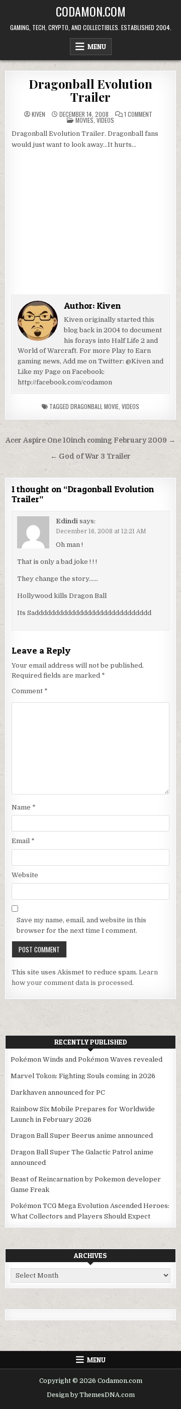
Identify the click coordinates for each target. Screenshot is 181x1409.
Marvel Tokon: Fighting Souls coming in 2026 (83, 1076)
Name (24, 807)
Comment (30, 691)
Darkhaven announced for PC (58, 1092)
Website (25, 875)
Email (23, 841)
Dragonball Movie (94, 406)
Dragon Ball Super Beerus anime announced (82, 1135)
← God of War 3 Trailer (90, 456)
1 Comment (138, 114)
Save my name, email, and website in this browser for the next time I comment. (81, 925)
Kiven (38, 114)
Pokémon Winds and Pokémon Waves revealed (86, 1059)
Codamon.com (91, 11)
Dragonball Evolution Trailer (90, 90)
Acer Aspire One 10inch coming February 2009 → (90, 440)
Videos (105, 120)
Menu (96, 47)
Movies (84, 120)
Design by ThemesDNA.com (91, 1394)
